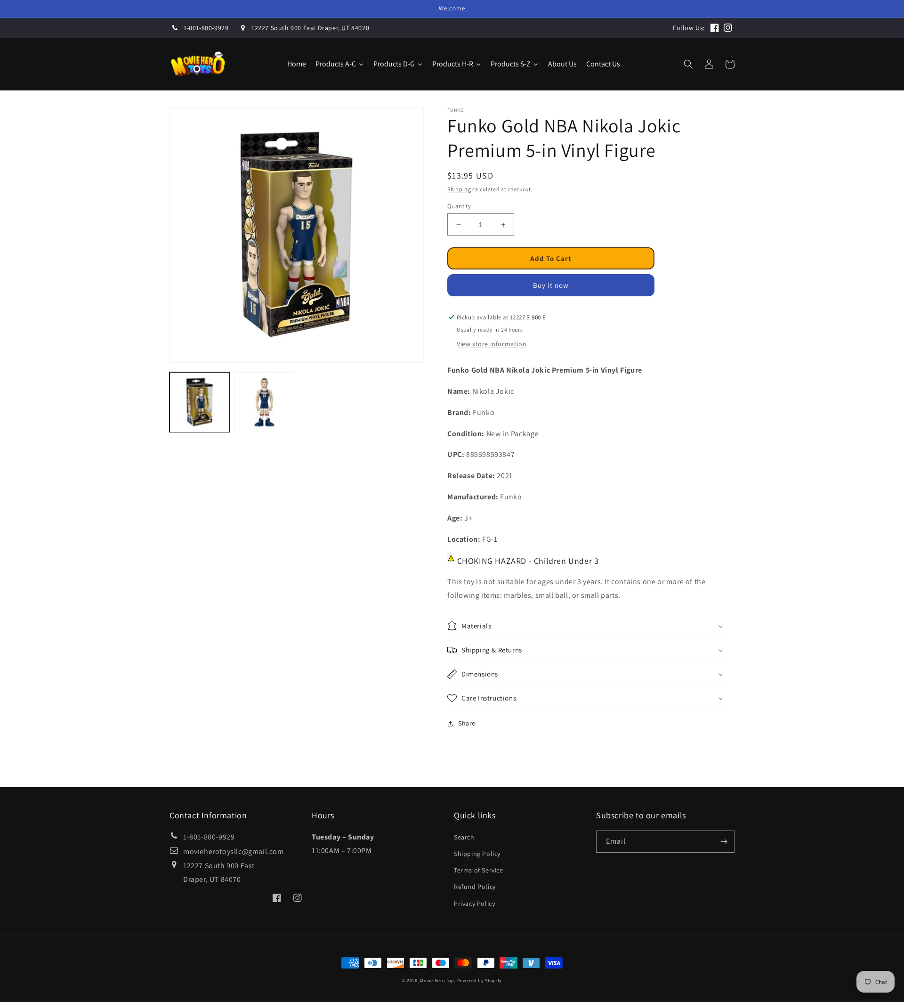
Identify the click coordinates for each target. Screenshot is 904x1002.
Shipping (459, 189)
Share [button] (467, 723)
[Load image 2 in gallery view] (264, 402)
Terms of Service (478, 870)
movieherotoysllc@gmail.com (233, 851)
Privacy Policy (474, 903)
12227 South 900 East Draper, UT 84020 (310, 28)
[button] (688, 64)
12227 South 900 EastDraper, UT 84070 (219, 872)
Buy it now (551, 285)
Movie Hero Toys (438, 981)
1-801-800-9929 (206, 28)
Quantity (459, 206)
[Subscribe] (723, 842)
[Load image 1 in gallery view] (200, 402)
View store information (491, 344)
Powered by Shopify (479, 981)
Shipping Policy (477, 853)
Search (464, 837)
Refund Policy (475, 886)
